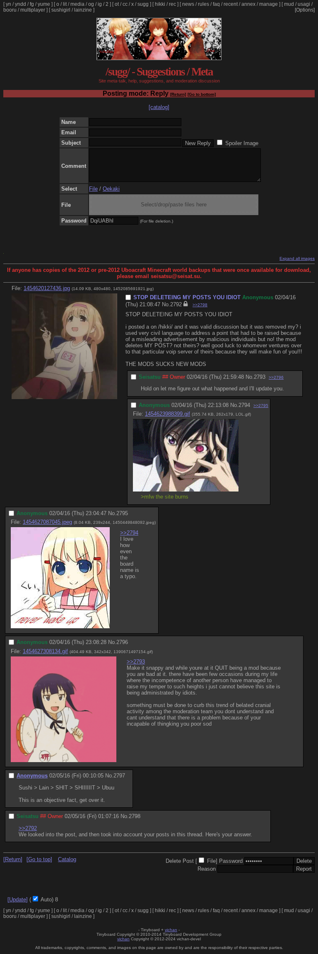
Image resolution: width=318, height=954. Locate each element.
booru (10, 10)
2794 (244, 405)
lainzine (83, 10)
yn (8, 4)
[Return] (178, 94)
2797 (119, 775)
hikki (160, 4)
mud (289, 4)
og (91, 4)
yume (44, 4)
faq (216, 4)
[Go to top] (39, 859)
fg (32, 4)
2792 (176, 304)
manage (268, 4)
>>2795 (260, 405)
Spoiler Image (241, 143)
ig (100, 4)
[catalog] (159, 107)
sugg (143, 4)
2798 (134, 816)
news (188, 4)
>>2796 (276, 377)
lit (65, 4)
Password (231, 861)
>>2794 (129, 533)
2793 (259, 377)
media (77, 4)
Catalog (67, 859)
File (93, 189)
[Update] (17, 899)
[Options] (305, 10)
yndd (20, 4)
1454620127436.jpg (47, 288)
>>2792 (28, 828)
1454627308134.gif (45, 651)
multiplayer (32, 10)
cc (125, 4)
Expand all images (297, 258)
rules (203, 4)
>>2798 (200, 305)
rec (172, 4)
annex (248, 4)
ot (117, 4)
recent (231, 4)
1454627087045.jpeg (47, 522)
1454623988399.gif (167, 414)
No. (166, 304)
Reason (207, 869)
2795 (122, 513)
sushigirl (60, 10)
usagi (304, 4)
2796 (122, 642)
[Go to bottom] (202, 94)
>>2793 (136, 662)
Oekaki (111, 189)
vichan (171, 929)
